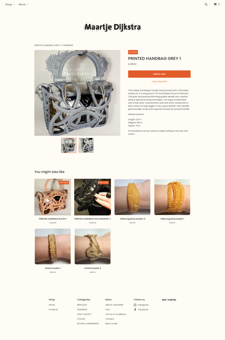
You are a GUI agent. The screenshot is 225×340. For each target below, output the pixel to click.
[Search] (206, 4)
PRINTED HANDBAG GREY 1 (47, 45)
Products (53, 309)
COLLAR (81, 318)
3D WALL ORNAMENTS (88, 323)
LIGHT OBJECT (84, 314)
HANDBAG (68, 45)
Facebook (143, 309)
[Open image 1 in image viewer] (77, 93)
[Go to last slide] (38, 93)
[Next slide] (117, 93)
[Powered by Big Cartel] (169, 300)
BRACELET (82, 304)
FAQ (107, 309)
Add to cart (159, 73)
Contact (109, 318)
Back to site (111, 323)
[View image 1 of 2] (68, 145)
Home (52, 304)
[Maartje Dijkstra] (112, 26)
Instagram (143, 304)
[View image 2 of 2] (85, 145)
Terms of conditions (115, 314)
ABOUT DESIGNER (114, 304)
